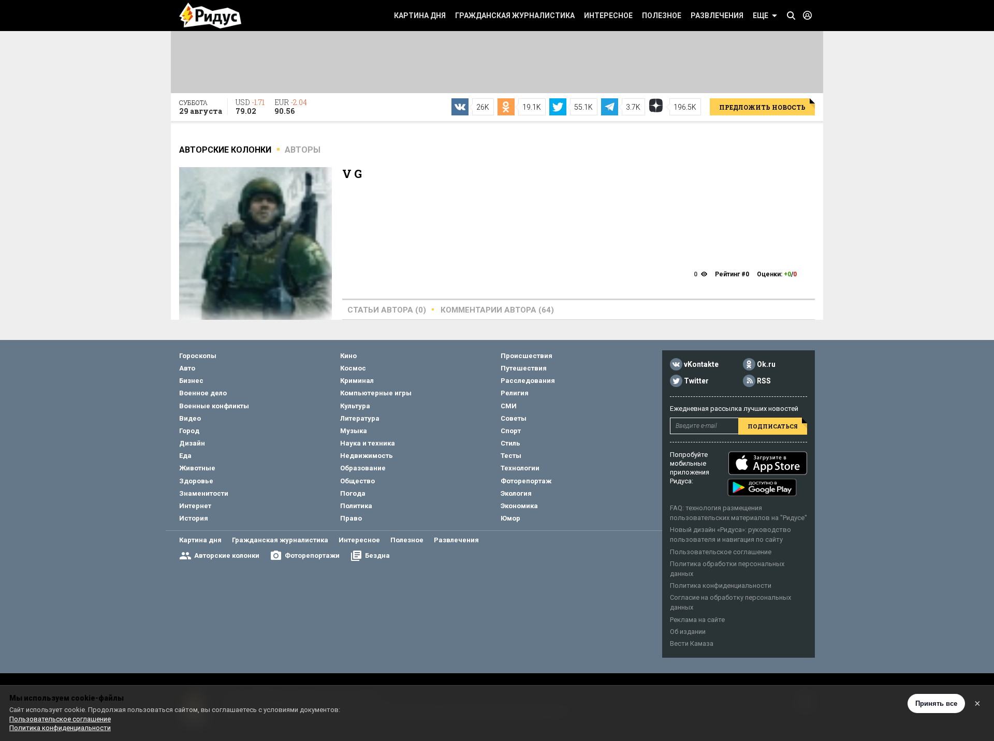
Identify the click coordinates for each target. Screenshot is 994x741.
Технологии (520, 468)
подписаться (773, 426)
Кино (348, 356)
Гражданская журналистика (515, 15)
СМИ (509, 406)
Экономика (519, 506)
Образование (363, 468)
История (193, 518)
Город (189, 431)
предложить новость (762, 107)
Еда (185, 456)
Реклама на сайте (697, 620)
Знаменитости (203, 493)
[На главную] (210, 15)
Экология (516, 493)
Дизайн (192, 443)
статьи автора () (386, 310)
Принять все (936, 703)
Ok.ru (766, 364)
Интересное (608, 15)
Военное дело (203, 393)
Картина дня (420, 15)
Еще (760, 15)
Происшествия (526, 356)
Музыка (353, 431)
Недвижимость (366, 456)
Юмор (510, 518)
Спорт (511, 431)
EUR (290, 106)
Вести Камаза (691, 643)
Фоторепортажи (312, 555)
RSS (764, 381)
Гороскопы (197, 356)
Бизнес (191, 380)
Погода (353, 493)
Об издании (688, 631)
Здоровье (196, 481)
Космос (353, 368)
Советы (514, 418)
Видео (190, 418)
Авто (187, 368)
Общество (357, 481)
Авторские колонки (226, 555)
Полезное (661, 15)
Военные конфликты (214, 406)
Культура (355, 406)
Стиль (510, 443)
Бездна (377, 555)
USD (250, 106)
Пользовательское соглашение (720, 552)
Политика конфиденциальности (720, 585)
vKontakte (701, 364)
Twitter (696, 381)
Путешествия (524, 368)
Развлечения (717, 15)
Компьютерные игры (376, 393)
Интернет (195, 506)
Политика (356, 506)
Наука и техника (367, 443)
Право (351, 518)
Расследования (528, 380)
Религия (515, 393)
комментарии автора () (497, 310)
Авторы (302, 150)
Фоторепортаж (526, 481)
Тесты (511, 456)
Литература (359, 418)
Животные (197, 468)
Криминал (357, 380)
